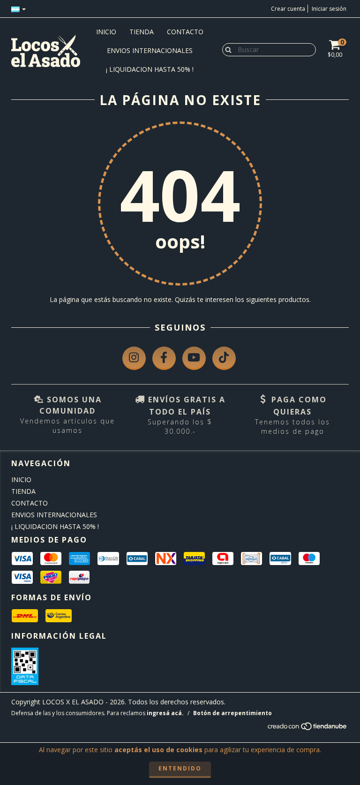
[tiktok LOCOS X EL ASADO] (224, 358)
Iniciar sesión (329, 9)
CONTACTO (185, 31)
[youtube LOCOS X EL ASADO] (194, 358)
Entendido (180, 768)
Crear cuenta (288, 9)
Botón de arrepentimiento (232, 713)
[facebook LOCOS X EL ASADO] (164, 358)
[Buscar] (226, 49)
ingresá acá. (165, 713)
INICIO (106, 31)
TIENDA (141, 31)
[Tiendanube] (308, 728)
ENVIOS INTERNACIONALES (150, 50)
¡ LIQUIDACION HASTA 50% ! (150, 69)
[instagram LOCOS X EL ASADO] (134, 358)
